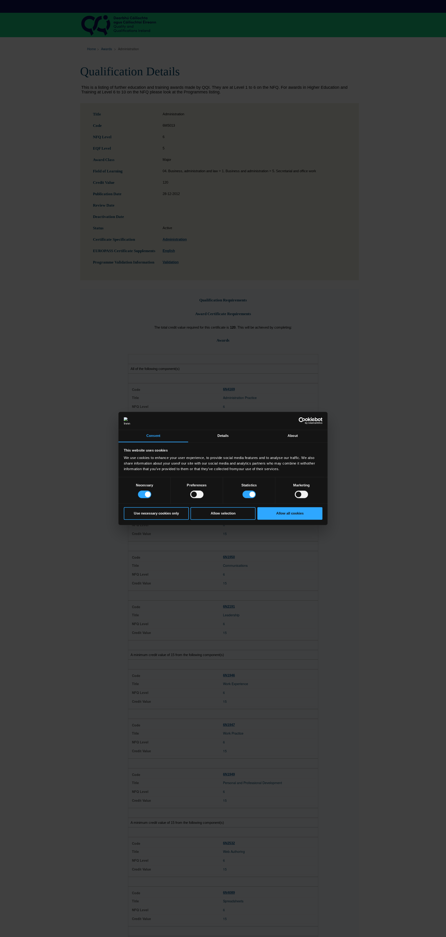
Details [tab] (223, 436)
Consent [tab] (153, 436)
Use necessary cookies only (156, 513)
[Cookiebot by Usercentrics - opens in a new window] (302, 420)
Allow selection (223, 513)
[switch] (196, 494)
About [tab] (293, 436)
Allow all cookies (290, 513)
